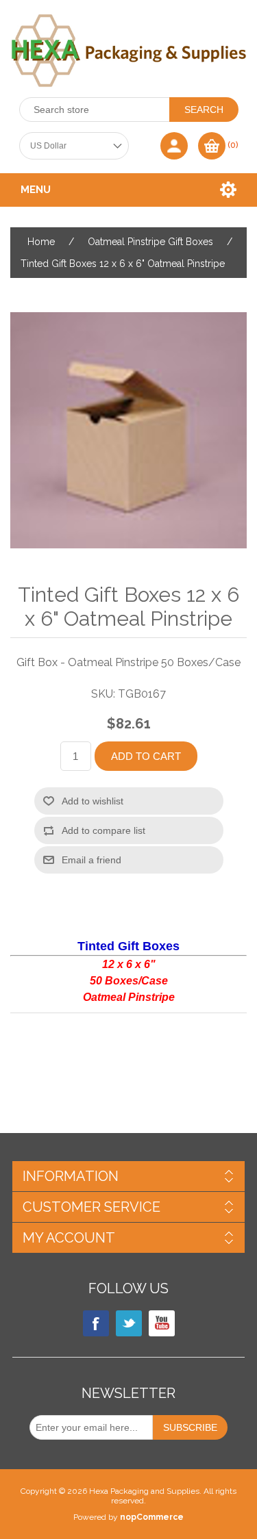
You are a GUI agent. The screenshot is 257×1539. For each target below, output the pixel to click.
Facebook (96, 1323)
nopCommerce (152, 1517)
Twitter (129, 1323)
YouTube (162, 1323)
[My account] (174, 146)
